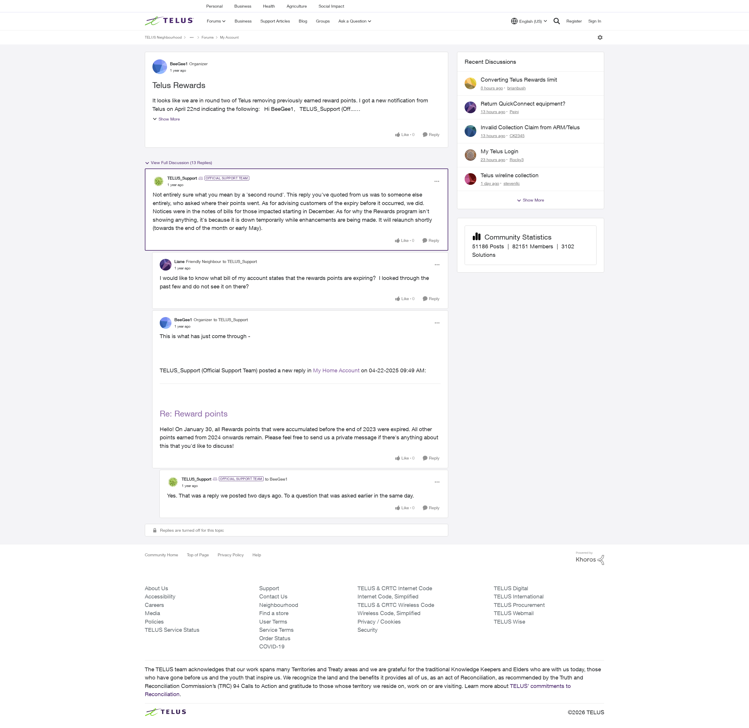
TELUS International (519, 596)
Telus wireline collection (510, 175)
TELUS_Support (182, 177)
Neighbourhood (278, 605)
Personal (214, 6)
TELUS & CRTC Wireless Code (396, 605)
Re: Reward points (194, 413)
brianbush (516, 87)
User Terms (273, 621)
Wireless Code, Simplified (389, 613)
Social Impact (331, 6)
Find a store (273, 613)
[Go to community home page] (170, 21)
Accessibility (160, 596)
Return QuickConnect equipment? (523, 103)
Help (256, 554)
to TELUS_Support (240, 261)
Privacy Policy (231, 554)
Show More (169, 118)
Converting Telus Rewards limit (519, 79)
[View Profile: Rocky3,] (470, 155)
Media (152, 613)
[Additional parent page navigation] (191, 37)
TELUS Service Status (172, 630)
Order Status (275, 638)
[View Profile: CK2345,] (470, 131)
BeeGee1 (179, 63)
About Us (156, 588)
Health (269, 6)
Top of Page (198, 554)
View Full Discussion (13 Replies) (181, 162)
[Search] (556, 21)
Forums (208, 37)
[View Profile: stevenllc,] (470, 179)
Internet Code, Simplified (388, 596)
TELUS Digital (511, 588)
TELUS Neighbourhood (163, 37)
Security (368, 630)
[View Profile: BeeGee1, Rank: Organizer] (159, 66)
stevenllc (512, 183)
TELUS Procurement (519, 605)
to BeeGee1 (276, 478)
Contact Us (273, 596)
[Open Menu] (600, 37)
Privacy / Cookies (379, 621)
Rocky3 (517, 159)
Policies (154, 621)
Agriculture (297, 6)
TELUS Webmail (514, 613)
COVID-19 (272, 646)
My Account (229, 37)
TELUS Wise (509, 621)
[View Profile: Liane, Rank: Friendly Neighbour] (165, 265)
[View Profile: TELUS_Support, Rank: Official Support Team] (158, 181)
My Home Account (336, 370)
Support (269, 588)
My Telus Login (499, 151)
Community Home (161, 554)
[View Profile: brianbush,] (470, 83)
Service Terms (276, 630)
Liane (179, 261)
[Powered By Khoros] (590, 558)
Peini (514, 111)
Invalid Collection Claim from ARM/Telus (530, 127)
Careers (154, 605)
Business (242, 6)
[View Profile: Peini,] (470, 107)
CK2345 (517, 135)
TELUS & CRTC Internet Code (395, 588)
